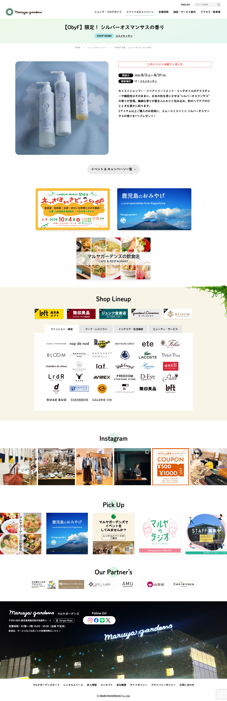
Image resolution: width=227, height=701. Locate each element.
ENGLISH (185, 5)
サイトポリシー (138, 685)
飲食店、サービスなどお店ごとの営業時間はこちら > (35, 631)
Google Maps (66, 620)
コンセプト (106, 685)
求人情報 (92, 685)
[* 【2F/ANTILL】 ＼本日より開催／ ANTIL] (170, 466)
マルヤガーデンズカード (46, 685)
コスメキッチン (124, 36)
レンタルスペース (73, 685)
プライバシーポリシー (163, 685)
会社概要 (121, 685)
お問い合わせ (186, 685)
